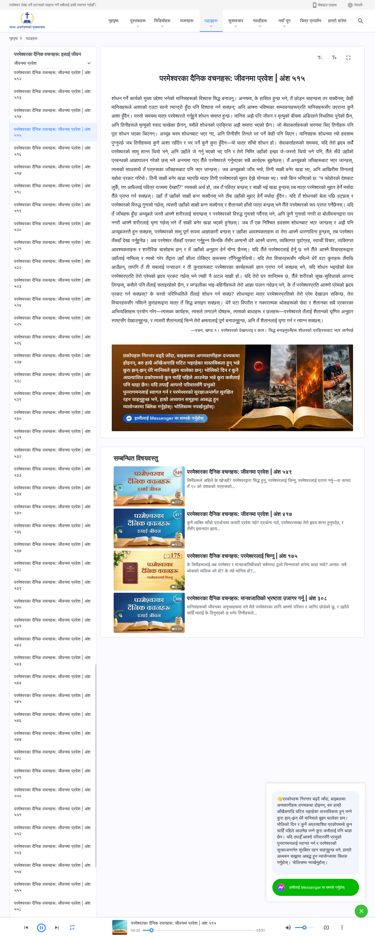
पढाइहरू (211, 20)
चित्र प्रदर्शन (310, 20)
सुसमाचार (235, 20)
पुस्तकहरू (138, 20)
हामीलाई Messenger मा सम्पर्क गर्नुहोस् (317, 887)
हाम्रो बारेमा (337, 20)
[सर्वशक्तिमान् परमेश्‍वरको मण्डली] (27, 21)
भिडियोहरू (162, 20)
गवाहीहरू (260, 20)
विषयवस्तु (122, 58)
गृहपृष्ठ (113, 20)
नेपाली (358, 4)
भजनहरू (187, 20)
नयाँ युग (284, 20)
